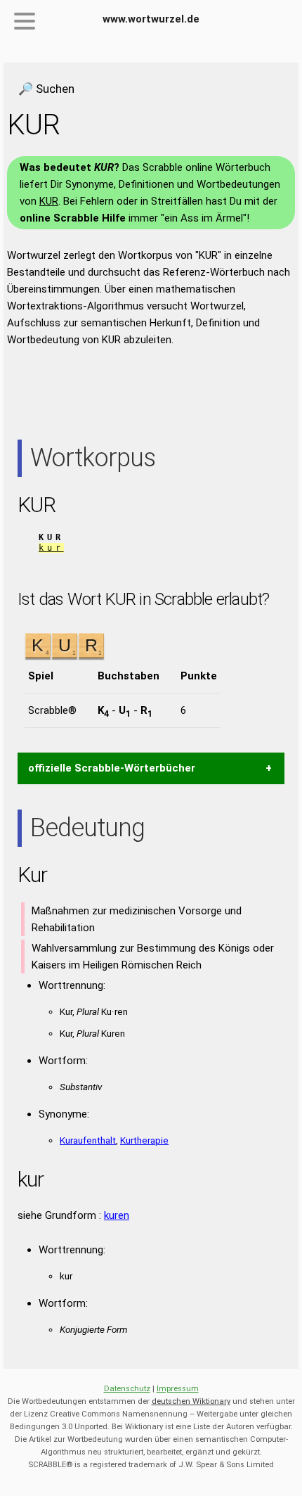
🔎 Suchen (46, 89)
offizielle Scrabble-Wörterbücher (111, 768)
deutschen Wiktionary (191, 1401)
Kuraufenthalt (88, 1140)
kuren (116, 1215)
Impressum (178, 1388)
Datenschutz (127, 1388)
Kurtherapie (144, 1140)
